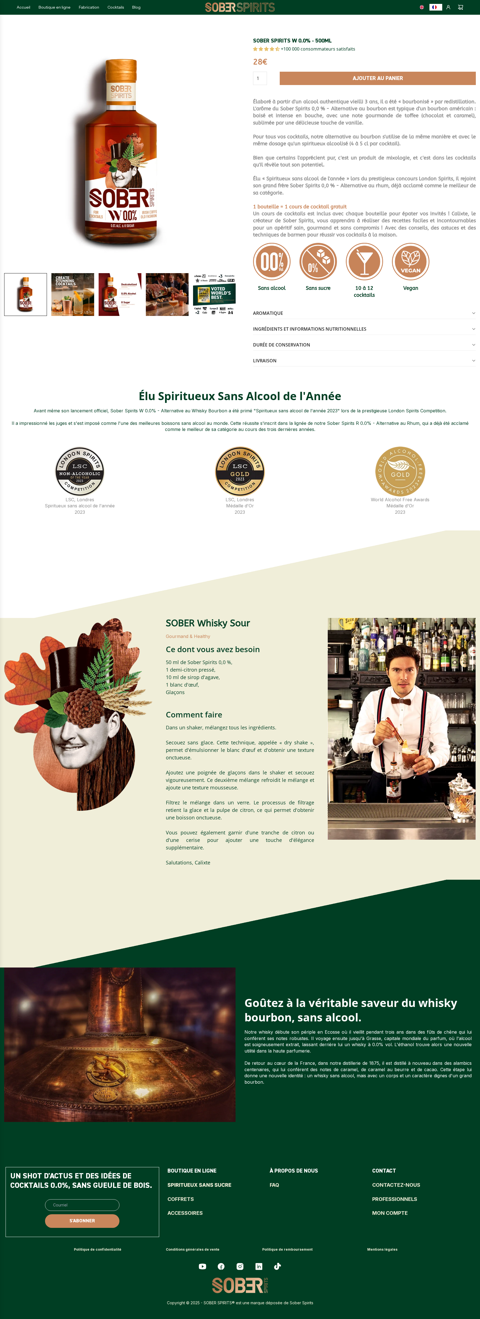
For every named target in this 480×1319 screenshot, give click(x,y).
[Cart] (460, 7)
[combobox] (435, 7)
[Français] (435, 7)
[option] (423, 7)
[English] (423, 7)
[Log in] (448, 7)
